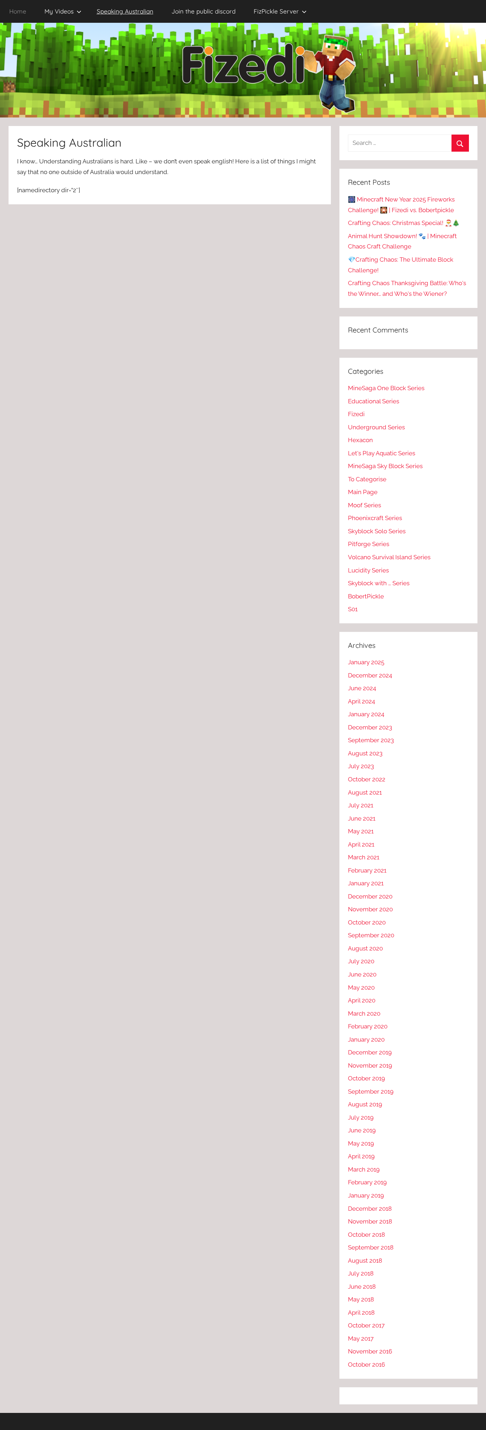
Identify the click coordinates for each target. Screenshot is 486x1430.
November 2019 (370, 1065)
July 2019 (361, 1117)
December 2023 (370, 727)
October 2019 (366, 1078)
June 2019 (362, 1130)
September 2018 (370, 1247)
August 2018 (365, 1260)
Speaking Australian (125, 11)
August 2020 (365, 948)
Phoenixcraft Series (375, 518)
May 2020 (361, 987)
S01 (353, 609)
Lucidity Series (368, 570)
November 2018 (370, 1221)
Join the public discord (203, 11)
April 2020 (361, 1000)
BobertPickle (366, 596)
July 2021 (360, 805)
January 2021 (366, 883)
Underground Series (376, 427)
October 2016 (366, 1364)
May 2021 (361, 831)
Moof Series (364, 505)
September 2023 (371, 740)
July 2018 (361, 1273)
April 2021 (361, 844)
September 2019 (370, 1091)
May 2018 (361, 1299)
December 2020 (370, 896)
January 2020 (366, 1039)
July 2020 (361, 961)
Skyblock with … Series (379, 583)
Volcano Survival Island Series (389, 557)
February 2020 (367, 1026)
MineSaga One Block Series (386, 388)
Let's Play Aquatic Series (381, 453)
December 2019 (370, 1052)
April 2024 (361, 701)
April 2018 (361, 1312)
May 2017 (361, 1338)
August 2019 (365, 1104)
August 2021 (365, 792)
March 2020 (364, 1013)
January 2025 (366, 662)
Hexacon (360, 440)
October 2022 (366, 779)
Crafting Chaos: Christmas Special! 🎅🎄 (404, 222)
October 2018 (366, 1234)
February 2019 (367, 1182)
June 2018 (362, 1286)
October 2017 (366, 1325)
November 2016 (370, 1351)
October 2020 (367, 922)
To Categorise (367, 479)
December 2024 (370, 675)
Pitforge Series (368, 544)
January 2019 (366, 1195)
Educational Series (373, 401)
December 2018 (370, 1208)
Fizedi (356, 414)
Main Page (362, 492)
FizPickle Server (276, 11)
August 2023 (365, 753)
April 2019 (361, 1156)
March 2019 (364, 1169)
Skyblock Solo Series (377, 531)
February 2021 (367, 870)
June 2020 (362, 974)
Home (17, 11)
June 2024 (362, 688)
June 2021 (361, 818)
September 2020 (371, 935)
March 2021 (363, 857)
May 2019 (361, 1143)
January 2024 (366, 714)
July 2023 (361, 766)
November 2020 (370, 909)
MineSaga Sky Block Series (385, 466)
